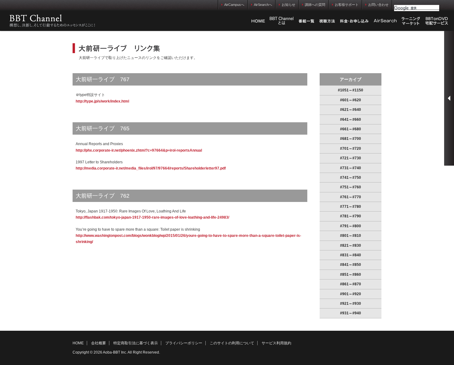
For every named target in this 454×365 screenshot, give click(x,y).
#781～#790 (350, 216)
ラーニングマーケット (410, 21)
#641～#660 (350, 119)
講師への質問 (315, 4)
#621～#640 (350, 109)
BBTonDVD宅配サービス (437, 21)
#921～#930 (350, 303)
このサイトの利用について (232, 343)
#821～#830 (350, 245)
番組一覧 (306, 21)
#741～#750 (350, 177)
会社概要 (98, 343)
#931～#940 (350, 313)
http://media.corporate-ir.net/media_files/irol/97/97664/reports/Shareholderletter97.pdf (151, 168)
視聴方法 (327, 21)
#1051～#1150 (350, 90)
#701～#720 (350, 148)
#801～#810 (350, 235)
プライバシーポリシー (183, 343)
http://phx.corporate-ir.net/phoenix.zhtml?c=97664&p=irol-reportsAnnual (139, 150)
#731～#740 (350, 168)
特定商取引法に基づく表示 (135, 343)
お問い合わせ (378, 4)
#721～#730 (350, 158)
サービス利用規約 (276, 343)
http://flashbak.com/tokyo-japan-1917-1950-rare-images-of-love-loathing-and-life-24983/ (152, 217)
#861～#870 (350, 284)
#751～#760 (350, 187)
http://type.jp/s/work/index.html (102, 101)
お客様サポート (347, 4)
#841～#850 (350, 264)
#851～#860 (350, 274)
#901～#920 (350, 294)
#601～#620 (350, 100)
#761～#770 (350, 197)
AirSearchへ (263, 4)
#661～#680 (350, 129)
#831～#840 (350, 255)
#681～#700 (350, 138)
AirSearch (385, 21)
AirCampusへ (234, 4)
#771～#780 (350, 206)
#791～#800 (350, 226)
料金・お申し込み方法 (354, 21)
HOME (258, 21)
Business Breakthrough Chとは (282, 21)
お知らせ (288, 4)
